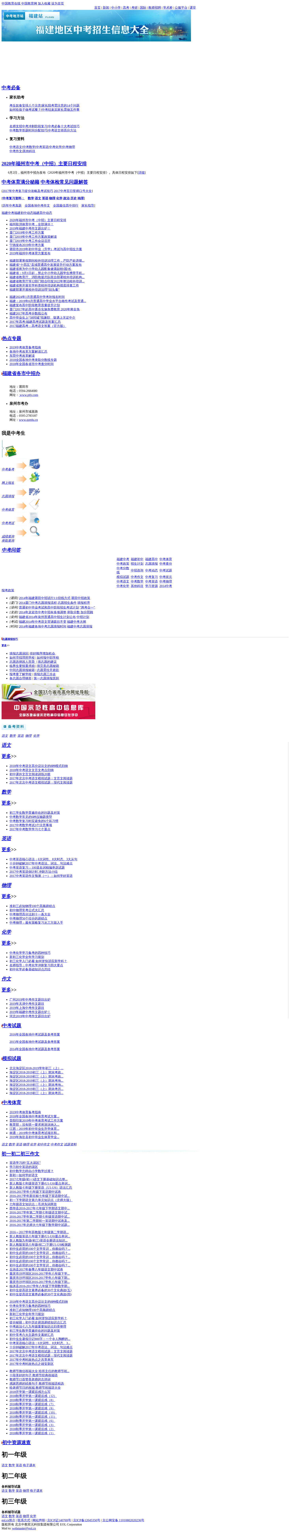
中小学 (116, 7)
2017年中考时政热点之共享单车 (31, 1359)
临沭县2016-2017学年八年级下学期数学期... (39, 1286)
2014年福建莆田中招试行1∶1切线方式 (44, 598)
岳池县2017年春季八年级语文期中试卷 (36, 1269)
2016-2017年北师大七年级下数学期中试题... (39, 1225)
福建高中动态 (42, 212)
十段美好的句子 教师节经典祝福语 (33, 1375)
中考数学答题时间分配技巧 (28, 130)
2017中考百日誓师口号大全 (73, 191)
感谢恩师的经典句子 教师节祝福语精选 (36, 1383)
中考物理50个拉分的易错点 (28, 918)
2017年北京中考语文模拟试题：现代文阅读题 (41, 782)
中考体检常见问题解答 (64, 181)
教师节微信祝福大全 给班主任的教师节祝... (39, 1371)
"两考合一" (87, 607)
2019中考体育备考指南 (25, 347)
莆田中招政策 (80, 598)
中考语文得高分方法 (62, 130)
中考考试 (8, 523)
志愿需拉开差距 (48, 670)
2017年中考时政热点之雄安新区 (31, 1363)
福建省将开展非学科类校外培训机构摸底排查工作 (44, 285)
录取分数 (73, 612)
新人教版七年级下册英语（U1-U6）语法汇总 (40, 1187)
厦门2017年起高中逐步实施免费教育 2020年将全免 (44, 309)
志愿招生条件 (67, 602)
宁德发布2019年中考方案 (26, 245)
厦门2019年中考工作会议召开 (30, 241)
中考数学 (29, 147)
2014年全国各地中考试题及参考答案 (34, 1049)
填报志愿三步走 (45, 674)
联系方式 (24, 1520)
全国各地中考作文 (37, 205)
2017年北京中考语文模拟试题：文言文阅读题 (41, 778)
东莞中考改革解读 (22, 355)
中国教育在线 (11, 3)
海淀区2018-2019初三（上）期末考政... (36, 1072)
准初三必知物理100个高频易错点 (32, 906)
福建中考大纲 (76, 621)
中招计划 (83, 617)
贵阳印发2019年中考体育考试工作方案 (36, 1120)
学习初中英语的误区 (23, 1167)
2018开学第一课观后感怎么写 (30, 1391)
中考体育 (8, 509)
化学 (59, 198)
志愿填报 (8, 496)
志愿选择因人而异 (22, 661)
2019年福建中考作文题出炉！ (30, 228)
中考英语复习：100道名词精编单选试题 (37, 867)
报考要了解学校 (20, 674)
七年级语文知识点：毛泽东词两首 (33, 1204)
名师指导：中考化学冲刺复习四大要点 (36, 965)
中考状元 (165, 577)
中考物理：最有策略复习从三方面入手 (36, 922)
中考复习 (151, 577)
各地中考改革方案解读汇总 (28, 351)
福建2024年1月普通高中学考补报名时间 (37, 297)
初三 (25, 1153)
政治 (66, 198)
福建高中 (151, 559)
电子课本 (29, 1465)
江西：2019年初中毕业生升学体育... (34, 1128)
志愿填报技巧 (10, 639)
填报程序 (83, 602)
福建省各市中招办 (21, 373)
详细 (141, 172)
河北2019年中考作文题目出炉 (30, 1016)
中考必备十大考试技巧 (64, 126)
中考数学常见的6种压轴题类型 (30, 816)
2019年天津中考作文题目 (26, 1003)
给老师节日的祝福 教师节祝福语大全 (35, 1387)
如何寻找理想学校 (22, 657)
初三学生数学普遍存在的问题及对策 (34, 812)
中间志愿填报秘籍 (22, 670)
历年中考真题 (12, 205)
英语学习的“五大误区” (25, 1162)
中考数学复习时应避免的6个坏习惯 (33, 821)
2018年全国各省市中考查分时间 (31, 364)
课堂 (193, 7)
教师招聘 (154, 7)
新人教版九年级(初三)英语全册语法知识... (38, 1240)
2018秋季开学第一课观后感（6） (32, 1420)
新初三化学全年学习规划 (26, 957)
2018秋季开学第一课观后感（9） (32, 1408)
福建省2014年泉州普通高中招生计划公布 (47, 617)
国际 (143, 7)
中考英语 (42, 147)
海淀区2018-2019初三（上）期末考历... (36, 1089)
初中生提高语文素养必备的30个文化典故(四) (40, 1294)
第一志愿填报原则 (46, 678)
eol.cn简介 (8, 1520)
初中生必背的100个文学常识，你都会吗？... (39, 1248)
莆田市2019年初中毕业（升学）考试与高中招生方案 (45, 249)
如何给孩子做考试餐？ (25, 109)
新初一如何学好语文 (23, 1175)
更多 (4, 645)
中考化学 (55, 147)
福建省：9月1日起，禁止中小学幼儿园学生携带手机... (46, 273)
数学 (31, 198)
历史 (73, 198)
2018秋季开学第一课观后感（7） (32, 1404)
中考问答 (11, 549)
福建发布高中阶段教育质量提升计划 (34, 305)
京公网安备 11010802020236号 (123, 1520)
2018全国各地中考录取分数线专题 (33, 359)
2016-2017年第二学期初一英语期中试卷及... (39, 1220)
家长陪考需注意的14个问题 (61, 105)
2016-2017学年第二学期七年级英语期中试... (39, 1216)
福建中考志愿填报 (79, 626)
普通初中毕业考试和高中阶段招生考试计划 (49, 607)
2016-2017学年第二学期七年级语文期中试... (39, 1212)
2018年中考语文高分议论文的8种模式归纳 (38, 766)
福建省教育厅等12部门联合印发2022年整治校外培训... (46, 281)
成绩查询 (8, 536)
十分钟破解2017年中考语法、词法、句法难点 (41, 863)
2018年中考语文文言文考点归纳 (31, 770)
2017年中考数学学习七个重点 (30, 829)
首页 (97, 7)
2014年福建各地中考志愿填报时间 (42, 626)
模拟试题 (123, 577)
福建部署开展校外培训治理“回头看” (34, 289)
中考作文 (15, 151)
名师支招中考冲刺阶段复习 (28, 126)
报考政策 (8, 590)
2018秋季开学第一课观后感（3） (32, 1425)
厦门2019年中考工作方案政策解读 (33, 236)
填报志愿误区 (18, 653)
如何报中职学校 (48, 657)
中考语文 (15, 147)
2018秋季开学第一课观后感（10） (33, 1412)
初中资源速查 (16, 1442)
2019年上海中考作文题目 (26, 1007)
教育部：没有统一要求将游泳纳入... (34, 1124)
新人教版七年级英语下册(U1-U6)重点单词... (39, 1183)
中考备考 (8, 469)
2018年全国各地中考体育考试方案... (34, 1116)
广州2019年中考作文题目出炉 (30, 999)
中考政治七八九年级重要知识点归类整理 (37, 1326)
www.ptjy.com (28, 387)
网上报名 (8, 482)
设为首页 (57, 3)
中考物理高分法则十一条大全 (30, 914)
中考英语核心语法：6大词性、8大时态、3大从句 (43, 859)
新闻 (106, 7)
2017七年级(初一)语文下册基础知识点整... (38, 1179)
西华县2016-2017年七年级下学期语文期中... (39, 1208)
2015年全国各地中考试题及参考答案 (34, 1041)
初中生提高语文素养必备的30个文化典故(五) (40, 1290)
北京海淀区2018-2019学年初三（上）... (36, 1068)
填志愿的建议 (47, 661)
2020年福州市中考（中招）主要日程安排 (44, 163)
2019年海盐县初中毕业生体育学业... (34, 1137)
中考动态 (151, 570)
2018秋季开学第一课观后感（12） (33, 1396)
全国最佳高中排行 (65, 205)
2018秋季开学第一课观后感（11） (33, 1416)
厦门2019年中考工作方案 (26, 232)
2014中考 (165, 586)
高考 (126, 7)
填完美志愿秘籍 (48, 666)
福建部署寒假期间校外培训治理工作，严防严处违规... (46, 260)
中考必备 (11, 87)
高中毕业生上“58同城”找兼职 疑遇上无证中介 (42, 317)
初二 (16, 1153)
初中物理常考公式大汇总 (26, 910)
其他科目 (29, 151)
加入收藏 (44, 3)
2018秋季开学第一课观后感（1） (32, 1433)
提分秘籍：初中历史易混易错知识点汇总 (37, 1322)
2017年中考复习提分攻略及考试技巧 (28, 191)
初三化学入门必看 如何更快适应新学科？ (38, 961)
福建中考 (8, 212)
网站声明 (38, 1520)
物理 (52, 198)
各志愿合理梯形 (20, 678)
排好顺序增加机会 (43, 653)
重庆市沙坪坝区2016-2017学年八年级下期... (39, 1277)
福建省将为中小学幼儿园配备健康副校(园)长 (40, 269)
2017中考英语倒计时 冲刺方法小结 (33, 871)
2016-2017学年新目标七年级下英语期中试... (39, 1196)
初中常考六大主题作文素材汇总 (31, 1334)
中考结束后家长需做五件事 (61, 109)
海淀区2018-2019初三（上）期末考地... (36, 1080)
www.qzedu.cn (28, 412)
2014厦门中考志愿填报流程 (38, 602)
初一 (6, 1153)
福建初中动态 (23, 212)
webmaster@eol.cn (24, 1528)
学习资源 (151, 586)
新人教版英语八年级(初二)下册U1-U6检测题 (40, 1244)
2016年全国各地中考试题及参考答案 (34, 1034)
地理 (81, 198)
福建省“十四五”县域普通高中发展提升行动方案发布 (45, 264)
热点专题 (11, 338)
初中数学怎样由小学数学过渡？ (31, 1171)
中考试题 (165, 570)
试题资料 (70, 1144)
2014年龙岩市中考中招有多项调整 (42, 612)
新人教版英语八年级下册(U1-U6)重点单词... (39, 1236)
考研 (134, 7)
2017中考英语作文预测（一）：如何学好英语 (41, 875)
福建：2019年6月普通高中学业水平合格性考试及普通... (47, 301)
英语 (45, 198)
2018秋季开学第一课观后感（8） (32, 1400)
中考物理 (68, 147)
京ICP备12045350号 (86, 1520)
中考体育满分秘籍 (20, 181)
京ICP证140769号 (59, 1520)
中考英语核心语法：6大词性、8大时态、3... (39, 1343)
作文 (6, 978)
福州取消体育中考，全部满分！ (31, 224)
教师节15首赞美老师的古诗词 (30, 1379)
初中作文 (43, 1144)
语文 (38, 198)
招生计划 (137, 563)
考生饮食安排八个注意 (25, 105)
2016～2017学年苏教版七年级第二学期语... (39, 1232)
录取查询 (8, 540)
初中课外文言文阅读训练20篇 (30, 774)
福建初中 (137, 559)
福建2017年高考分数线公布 (28, 313)
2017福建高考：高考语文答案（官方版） (37, 326)
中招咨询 (137, 570)
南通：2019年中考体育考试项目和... (34, 1133)
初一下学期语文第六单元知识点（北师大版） (41, 1200)
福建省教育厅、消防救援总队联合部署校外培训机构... (46, 277)
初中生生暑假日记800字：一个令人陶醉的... (39, 1339)
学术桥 (168, 7)
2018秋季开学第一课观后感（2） (32, 1429)
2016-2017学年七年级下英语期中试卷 (35, 1191)
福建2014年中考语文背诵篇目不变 (42, 621)
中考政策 (123, 563)
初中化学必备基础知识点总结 (30, 969)
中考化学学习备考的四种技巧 (30, 952)
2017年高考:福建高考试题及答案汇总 (35, 321)
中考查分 (165, 563)
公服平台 (181, 7)
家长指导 (87, 205)
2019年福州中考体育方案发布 (30, 253)
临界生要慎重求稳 (22, 666)
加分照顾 (86, 612)
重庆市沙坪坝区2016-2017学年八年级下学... (39, 1273)
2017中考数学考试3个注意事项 (30, 825)
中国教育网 (29, 3)
